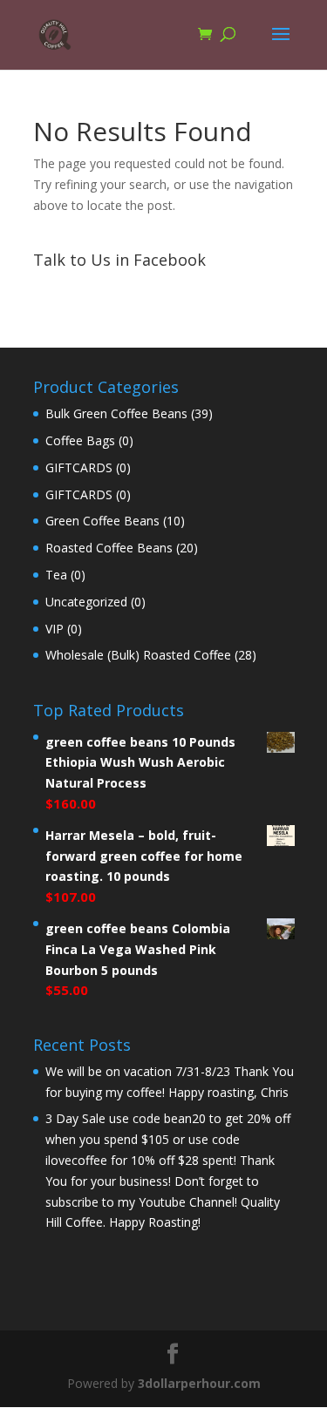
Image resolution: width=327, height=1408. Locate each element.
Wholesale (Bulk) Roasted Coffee (138, 654)
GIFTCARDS (78, 467)
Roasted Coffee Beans (109, 547)
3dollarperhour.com (199, 1383)
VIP (54, 628)
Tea (56, 574)
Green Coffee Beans (102, 520)
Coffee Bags (80, 440)
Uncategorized (86, 601)
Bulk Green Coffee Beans (116, 413)
